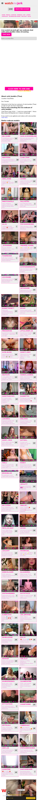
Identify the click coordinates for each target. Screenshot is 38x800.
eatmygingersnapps (27, 267)
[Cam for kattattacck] (28, 585)
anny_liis (5, 748)
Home (3, 15)
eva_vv (23, 637)
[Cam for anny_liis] (9, 740)
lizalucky (6, 551)
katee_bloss (7, 352)
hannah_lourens (26, 375)
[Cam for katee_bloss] (9, 344)
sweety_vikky (25, 352)
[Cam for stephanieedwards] (28, 740)
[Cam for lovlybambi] (9, 275)
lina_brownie (25, 615)
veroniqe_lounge (26, 245)
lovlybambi (6, 277)
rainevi (23, 463)
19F (34, 333)
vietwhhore (25, 288)
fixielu (4, 463)
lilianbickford (25, 681)
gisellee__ (24, 505)
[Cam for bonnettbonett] (9, 300)
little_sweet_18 (26, 331)
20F (34, 617)
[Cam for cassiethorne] (28, 696)
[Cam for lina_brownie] (28, 607)
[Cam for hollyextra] (28, 194)
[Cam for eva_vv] (28, 629)
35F (16, 204)
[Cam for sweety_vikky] (28, 344)
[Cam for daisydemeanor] (28, 761)
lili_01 (4, 224)
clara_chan (24, 157)
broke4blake (7, 473)
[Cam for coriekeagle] (28, 717)
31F (16, 182)
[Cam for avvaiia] (28, 520)
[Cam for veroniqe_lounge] (28, 237)
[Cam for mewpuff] (9, 651)
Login (10, 9)
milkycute (6, 375)
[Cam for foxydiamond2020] (28, 216)
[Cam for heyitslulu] (9, 717)
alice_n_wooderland (28, 136)
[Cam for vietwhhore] (28, 280)
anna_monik (6, 179)
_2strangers (7, 245)
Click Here (4, 117)
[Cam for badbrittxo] (28, 388)
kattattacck (25, 593)
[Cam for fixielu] (9, 455)
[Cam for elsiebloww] (9, 607)
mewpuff (5, 659)
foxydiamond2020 (27, 224)
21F (16, 138)
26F (34, 160)
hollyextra (24, 201)
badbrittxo (24, 396)
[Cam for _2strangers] (9, 237)
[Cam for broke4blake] (9, 471)
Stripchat (5, 16)
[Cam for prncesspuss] (9, 323)
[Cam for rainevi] (28, 455)
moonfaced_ (25, 551)
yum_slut (24, 659)
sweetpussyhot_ (8, 396)
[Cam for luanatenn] (9, 761)
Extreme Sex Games (15, 16)
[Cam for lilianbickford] (28, 673)
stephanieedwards (27, 748)
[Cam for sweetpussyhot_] (9, 388)
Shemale (19, 15)
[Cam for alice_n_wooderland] (28, 128)
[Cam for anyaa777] (28, 476)
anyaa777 (23, 484)
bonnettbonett (8, 308)
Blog (29, 16)
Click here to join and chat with (19, 89)
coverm (23, 179)
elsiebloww (6, 615)
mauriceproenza (8, 681)
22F (34, 290)
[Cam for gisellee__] (28, 497)
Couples (13, 15)
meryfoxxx (6, 157)
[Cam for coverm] (28, 171)
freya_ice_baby (8, 528)
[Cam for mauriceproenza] (9, 673)
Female (8, 15)
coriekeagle (25, 725)
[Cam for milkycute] (9, 367)
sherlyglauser (7, 572)
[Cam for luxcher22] (9, 411)
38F (35, 226)
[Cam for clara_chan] (28, 150)
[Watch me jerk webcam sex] (13, 3)
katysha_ (23, 440)
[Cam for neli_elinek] (9, 128)
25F (35, 248)
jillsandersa (25, 572)
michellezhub (7, 637)
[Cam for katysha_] (28, 432)
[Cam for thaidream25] (9, 253)
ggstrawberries (8, 593)
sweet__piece (7, 440)
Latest (28, 15)
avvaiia (23, 528)
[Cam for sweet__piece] (9, 432)
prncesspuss (7, 331)
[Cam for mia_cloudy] (9, 497)
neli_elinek (6, 136)
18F (17, 160)
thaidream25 (7, 256)
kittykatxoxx (7, 704)
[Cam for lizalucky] (9, 543)
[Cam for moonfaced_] (28, 543)
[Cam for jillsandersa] (28, 564)
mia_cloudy (6, 505)
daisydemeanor (26, 769)
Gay (24, 15)
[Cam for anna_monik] (9, 171)
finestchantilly (8, 201)
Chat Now (6, 34)
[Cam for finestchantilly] (9, 194)
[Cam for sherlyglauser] (9, 564)
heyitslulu (6, 725)
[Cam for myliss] (28, 300)
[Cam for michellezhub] (9, 629)
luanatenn (6, 769)
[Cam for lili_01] (9, 216)
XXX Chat (24, 16)
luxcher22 (6, 419)
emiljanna (24, 419)
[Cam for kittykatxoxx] (9, 696)
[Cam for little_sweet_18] (28, 323)
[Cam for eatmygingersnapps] (28, 259)
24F (34, 181)
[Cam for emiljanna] (28, 411)
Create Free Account (22, 9)
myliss (22, 308)
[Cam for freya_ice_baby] (9, 520)
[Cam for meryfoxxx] (9, 150)
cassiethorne (25, 704)
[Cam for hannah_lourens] (28, 367)
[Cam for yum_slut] (28, 651)
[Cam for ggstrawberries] (9, 585)
